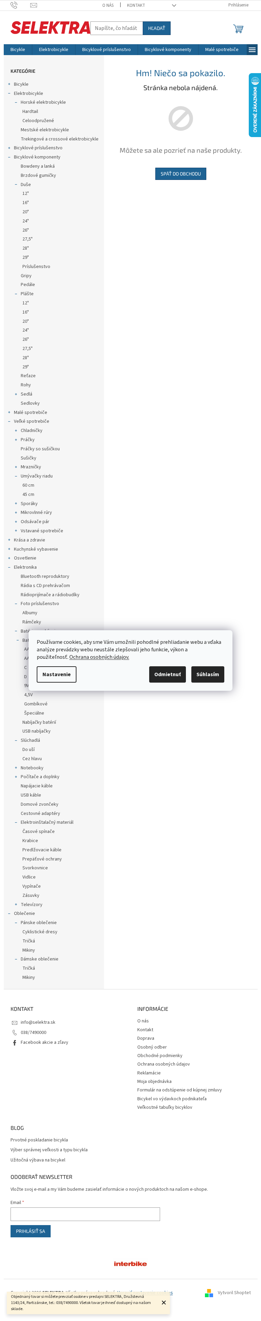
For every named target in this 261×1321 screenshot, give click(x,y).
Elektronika (25, 567)
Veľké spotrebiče (31, 421)
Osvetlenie (25, 558)
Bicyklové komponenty (37, 157)
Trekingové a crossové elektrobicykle (60, 139)
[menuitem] (18, 49)
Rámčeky (31, 622)
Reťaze (28, 375)
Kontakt (136, 5)
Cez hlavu (32, 758)
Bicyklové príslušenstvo (38, 148)
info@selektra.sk (38, 1022)
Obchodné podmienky (159, 1055)
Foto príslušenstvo (40, 603)
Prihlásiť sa (30, 1231)
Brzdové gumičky (38, 175)
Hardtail (30, 111)
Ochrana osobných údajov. (99, 657)
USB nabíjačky (36, 731)
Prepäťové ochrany (42, 859)
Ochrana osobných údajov (163, 1064)
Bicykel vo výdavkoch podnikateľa (172, 1099)
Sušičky (28, 458)
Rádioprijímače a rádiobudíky (50, 594)
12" (25, 193)
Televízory (31, 904)
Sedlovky (30, 403)
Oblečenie (24, 913)
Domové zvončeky (39, 804)
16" (25, 202)
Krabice (30, 840)
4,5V (28, 694)
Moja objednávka (154, 1081)
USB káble (31, 795)
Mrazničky (31, 467)
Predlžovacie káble (42, 850)
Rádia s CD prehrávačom (45, 585)
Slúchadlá (30, 740)
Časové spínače (38, 831)
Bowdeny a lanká (38, 166)
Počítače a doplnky (40, 776)
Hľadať (156, 28)
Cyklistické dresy (39, 932)
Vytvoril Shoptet (234, 1292)
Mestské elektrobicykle (45, 130)
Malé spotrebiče (30, 412)
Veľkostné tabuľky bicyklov (164, 1107)
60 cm (28, 485)
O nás (108, 5)
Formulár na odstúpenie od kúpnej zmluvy (179, 1090)
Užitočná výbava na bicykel (38, 1160)
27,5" (27, 239)
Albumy (29, 612)
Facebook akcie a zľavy (44, 1042)
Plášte (27, 293)
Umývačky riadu (37, 476)
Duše (26, 184)
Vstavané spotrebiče (42, 531)
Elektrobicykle (28, 93)
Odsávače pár (35, 521)
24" (25, 221)
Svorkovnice (35, 868)
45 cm (28, 494)
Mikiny (28, 950)
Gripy (26, 275)
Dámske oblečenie (39, 959)
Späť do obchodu (181, 174)
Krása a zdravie (29, 540)
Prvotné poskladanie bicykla (39, 1140)
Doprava (145, 1038)
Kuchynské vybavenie (36, 549)
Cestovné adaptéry (40, 813)
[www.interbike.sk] (130, 1263)
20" (25, 211)
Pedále (28, 284)
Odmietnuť (167, 674)
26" (25, 230)
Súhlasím (207, 674)
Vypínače (31, 886)
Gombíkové (36, 704)
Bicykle (21, 84)
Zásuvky (30, 895)
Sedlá (26, 394)
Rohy (26, 385)
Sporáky (29, 503)
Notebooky (32, 768)
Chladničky (31, 430)
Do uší (28, 749)
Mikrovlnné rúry (36, 512)
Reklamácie (149, 1073)
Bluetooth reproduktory (45, 576)
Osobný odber (152, 1047)
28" (25, 248)
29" (25, 257)
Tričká (28, 941)
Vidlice (29, 877)
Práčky (28, 439)
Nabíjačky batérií (39, 722)
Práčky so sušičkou (40, 449)
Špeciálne (34, 713)
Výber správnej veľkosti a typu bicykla (49, 1150)
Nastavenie (56, 674)
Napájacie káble (37, 786)
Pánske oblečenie (39, 922)
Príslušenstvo (36, 266)
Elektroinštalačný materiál (47, 822)
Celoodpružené (38, 120)
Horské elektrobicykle (43, 102)
